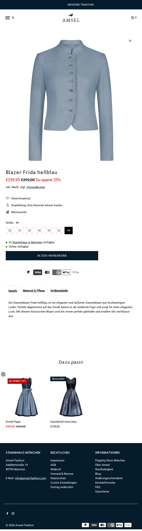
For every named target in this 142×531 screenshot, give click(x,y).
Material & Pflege (34, 290)
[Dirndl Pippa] (26, 397)
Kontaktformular (105, 482)
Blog (98, 473)
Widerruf (55, 469)
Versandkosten (35, 187)
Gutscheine (102, 491)
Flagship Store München (110, 460)
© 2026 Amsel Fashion (20, 525)
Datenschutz (58, 478)
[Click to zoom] (130, 41)
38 (39, 230)
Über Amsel (102, 465)
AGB (53, 465)
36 (29, 230)
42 (58, 230)
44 (68, 230)
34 (19, 230)
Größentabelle (59, 290)
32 (9, 230)
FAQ (97, 487)
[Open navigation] (31, 17)
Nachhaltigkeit (104, 469)
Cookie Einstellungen (63, 482)
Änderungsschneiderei (109, 478)
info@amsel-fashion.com (30, 478)
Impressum (57, 460)
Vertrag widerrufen (61, 487)
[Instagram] (12, 513)
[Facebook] (7, 513)
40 (49, 230)
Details (13, 291)
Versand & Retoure (61, 473)
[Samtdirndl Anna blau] (71, 397)
